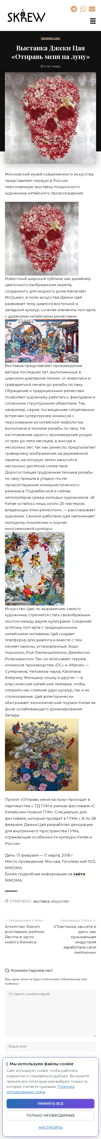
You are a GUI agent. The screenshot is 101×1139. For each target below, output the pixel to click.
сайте (79, 874)
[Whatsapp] (83, 9)
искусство (60, 901)
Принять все (50, 1103)
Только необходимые (50, 1115)
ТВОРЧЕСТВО (50, 38)
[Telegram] (74, 9)
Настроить (51, 1127)
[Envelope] (92, 9)
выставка (42, 901)
